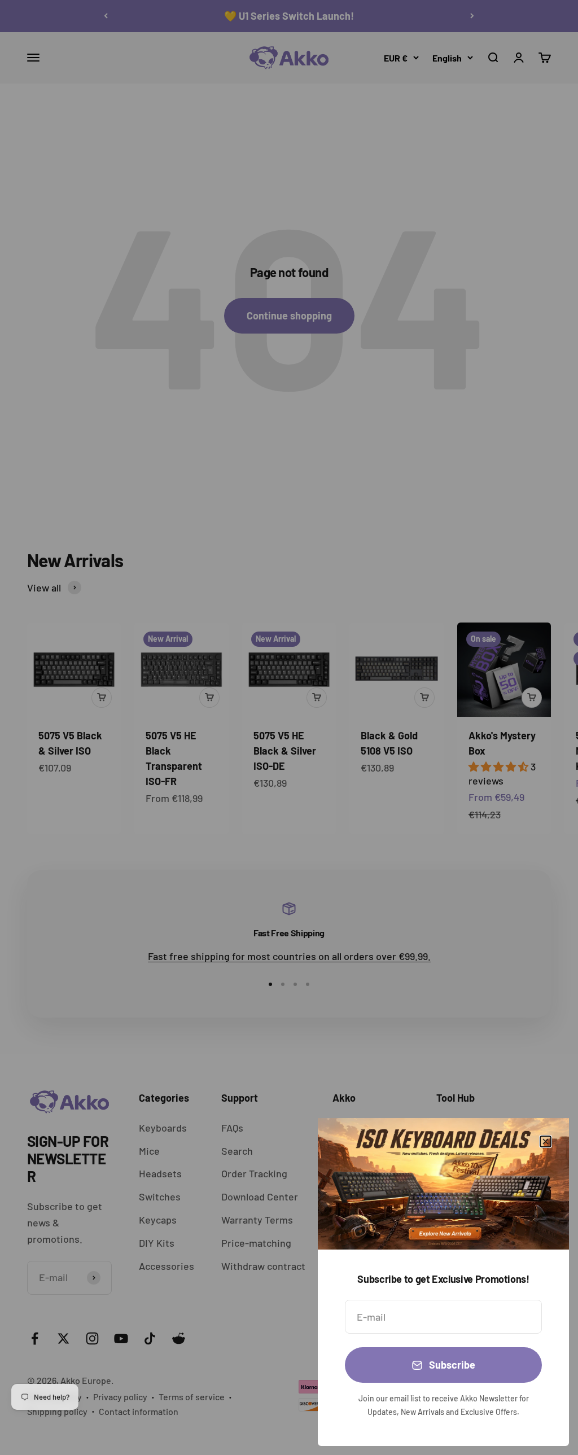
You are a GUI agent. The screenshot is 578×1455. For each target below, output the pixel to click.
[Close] (545, 1141)
